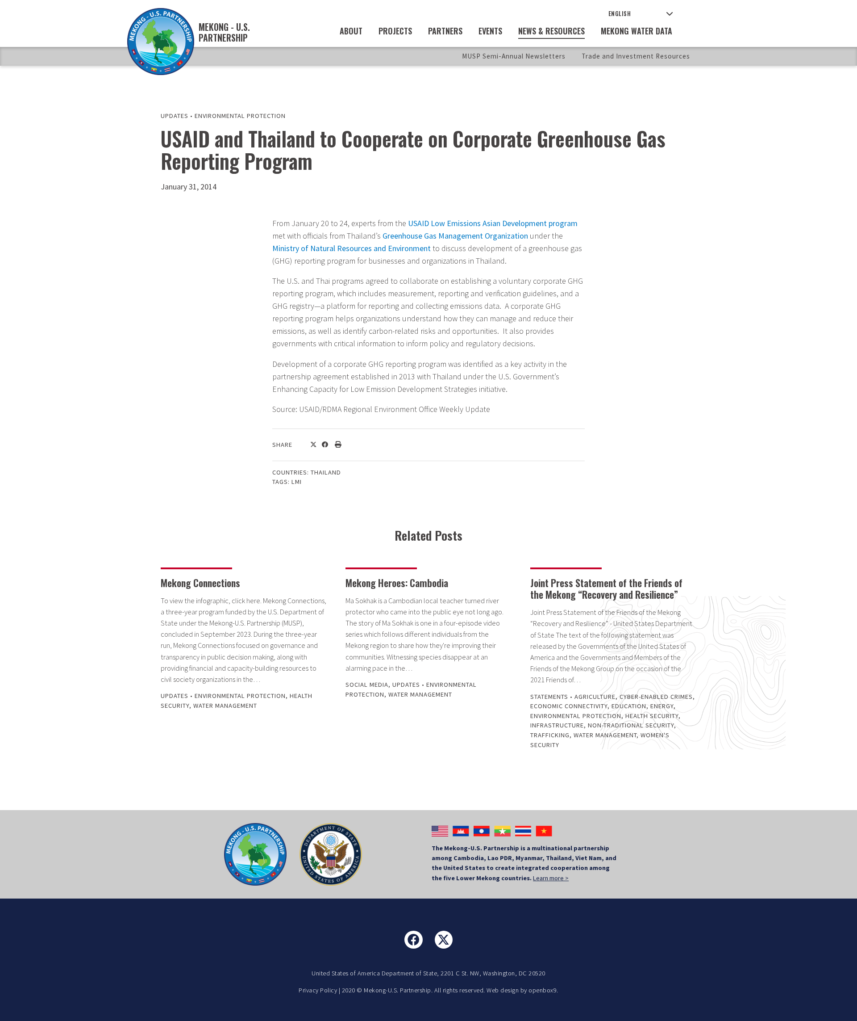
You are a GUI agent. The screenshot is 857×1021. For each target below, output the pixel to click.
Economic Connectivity (568, 706)
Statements (549, 697)
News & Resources (551, 31)
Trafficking (550, 735)
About (351, 31)
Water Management (225, 706)
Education (629, 706)
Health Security (651, 716)
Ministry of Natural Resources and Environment (351, 248)
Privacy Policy (318, 990)
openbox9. (543, 990)
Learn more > (551, 878)
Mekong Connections (200, 583)
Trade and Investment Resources (636, 56)
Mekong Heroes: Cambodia (396, 583)
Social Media (366, 685)
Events (490, 31)
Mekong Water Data (636, 31)
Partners (445, 31)
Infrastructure (557, 725)
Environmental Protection (240, 116)
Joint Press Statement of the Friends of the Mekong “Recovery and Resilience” (606, 588)
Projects (395, 31)
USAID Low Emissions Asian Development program (493, 223)
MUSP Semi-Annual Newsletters (514, 56)
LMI (296, 482)
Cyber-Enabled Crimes (656, 697)
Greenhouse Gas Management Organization (455, 236)
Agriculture (595, 697)
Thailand (326, 472)
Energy (662, 706)
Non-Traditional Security (631, 725)
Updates (174, 116)
